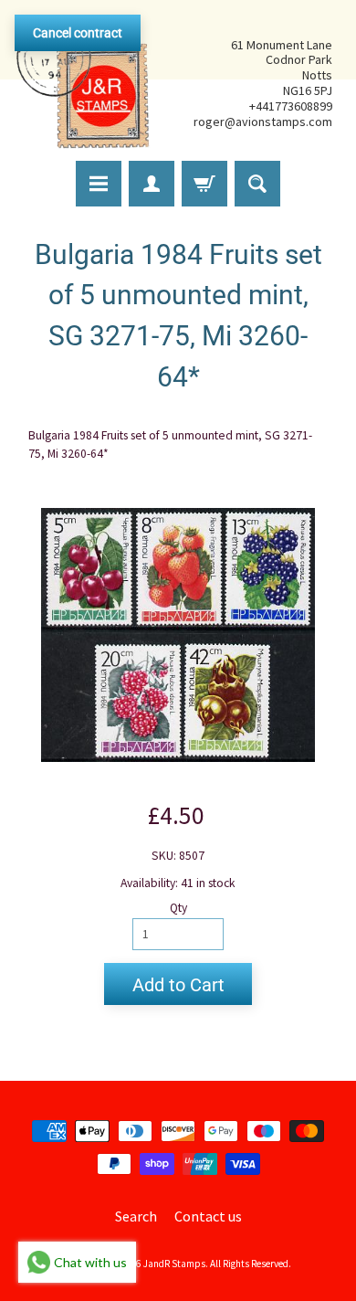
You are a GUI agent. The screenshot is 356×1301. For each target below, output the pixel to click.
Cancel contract (77, 33)
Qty (178, 907)
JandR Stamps (174, 1263)
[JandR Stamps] (83, 83)
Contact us (208, 1216)
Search (136, 1216)
